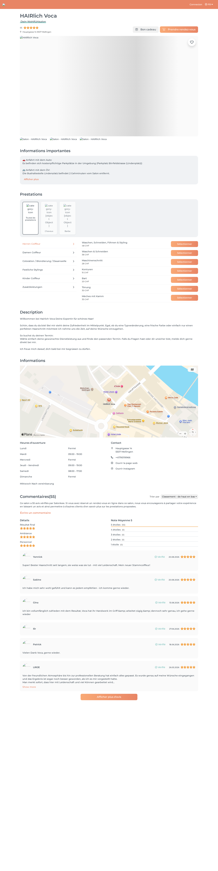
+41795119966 (123, 475)
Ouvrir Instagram (125, 486)
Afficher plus (31, 197)
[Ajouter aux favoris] (192, 42)
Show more (29, 704)
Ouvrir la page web (127, 480)
